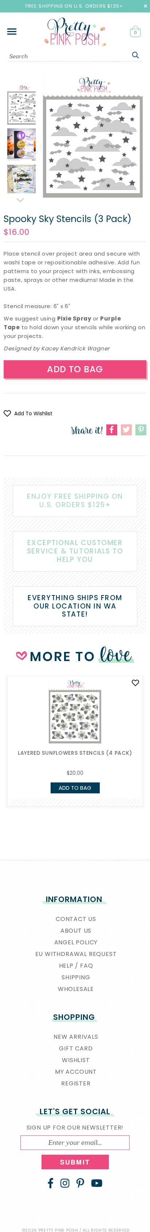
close (145, 6)
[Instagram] (65, 1183)
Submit (75, 1162)
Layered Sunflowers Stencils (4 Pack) (75, 753)
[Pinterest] (80, 1183)
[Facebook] (51, 1183)
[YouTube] (97, 1183)
